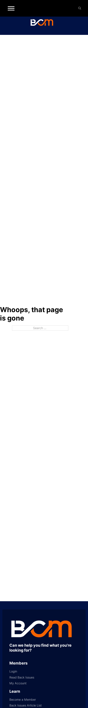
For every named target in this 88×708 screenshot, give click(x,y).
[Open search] (79, 8)
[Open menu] (11, 8)
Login (13, 671)
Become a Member (22, 699)
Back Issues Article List (25, 705)
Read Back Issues (21, 677)
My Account (17, 683)
